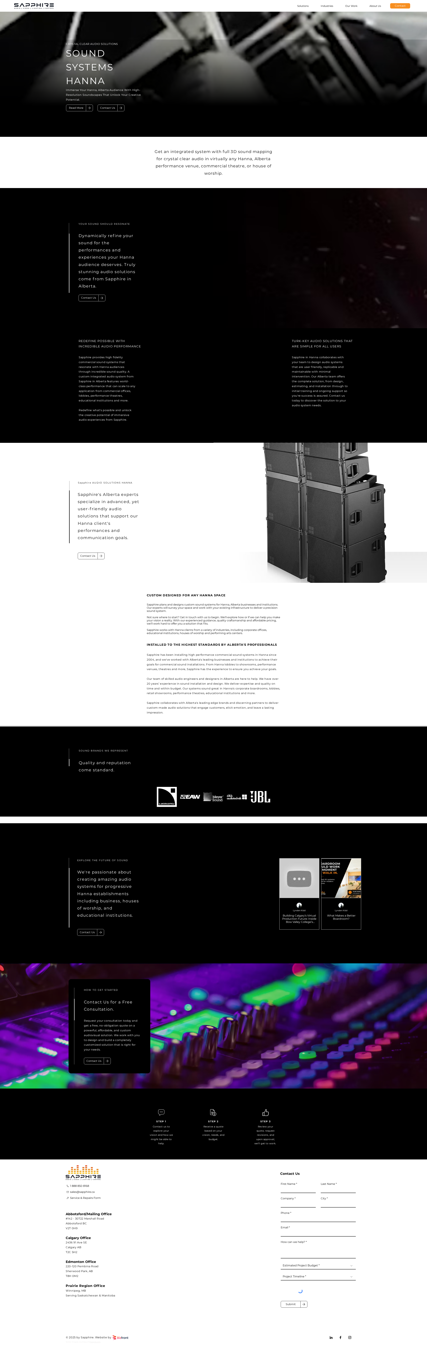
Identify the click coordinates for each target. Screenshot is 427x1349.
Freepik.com (95, 1342)
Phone (285, 1213)
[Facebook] (340, 1337)
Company (287, 1198)
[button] (108, 108)
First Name (288, 1184)
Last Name (328, 1184)
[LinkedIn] (331, 1337)
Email (284, 1227)
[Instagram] (350, 1337)
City (323, 1198)
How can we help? (293, 1242)
